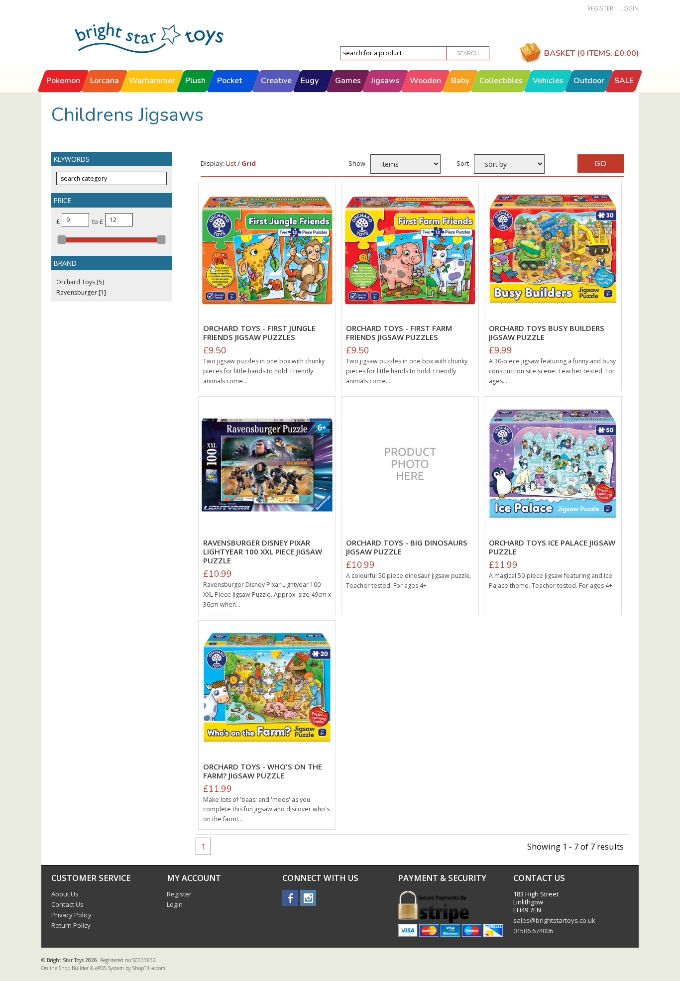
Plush (195, 80)
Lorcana (104, 80)
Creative (276, 80)
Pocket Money (229, 91)
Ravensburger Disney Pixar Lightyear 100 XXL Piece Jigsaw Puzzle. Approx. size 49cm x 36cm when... (267, 594)
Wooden (425, 80)
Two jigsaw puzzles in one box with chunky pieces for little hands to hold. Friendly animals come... (264, 371)
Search (467, 53)
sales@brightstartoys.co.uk (554, 920)
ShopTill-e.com (148, 968)
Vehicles (548, 80)
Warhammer (152, 80)
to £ (97, 221)
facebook (290, 898)
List (231, 163)
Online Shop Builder (65, 968)
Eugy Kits (310, 91)
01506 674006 (533, 930)
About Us (65, 893)
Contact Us (67, 904)
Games (348, 80)
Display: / (228, 163)
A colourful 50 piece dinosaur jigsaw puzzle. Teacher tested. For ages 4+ (408, 580)
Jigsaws (385, 80)
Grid (248, 163)
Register (600, 8)
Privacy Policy (71, 914)
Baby (460, 80)
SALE (624, 80)
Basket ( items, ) (591, 53)
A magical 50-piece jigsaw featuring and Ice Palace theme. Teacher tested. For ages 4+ (550, 580)
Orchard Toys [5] (80, 282)
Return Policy (71, 925)
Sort (462, 163)
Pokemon (63, 80)
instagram (308, 898)
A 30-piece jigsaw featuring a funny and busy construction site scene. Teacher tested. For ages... (552, 371)
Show (356, 163)
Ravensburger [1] (81, 292)
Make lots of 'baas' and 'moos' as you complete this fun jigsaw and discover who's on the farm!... (266, 809)
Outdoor (588, 80)
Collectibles (501, 80)
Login (629, 8)
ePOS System (109, 968)
